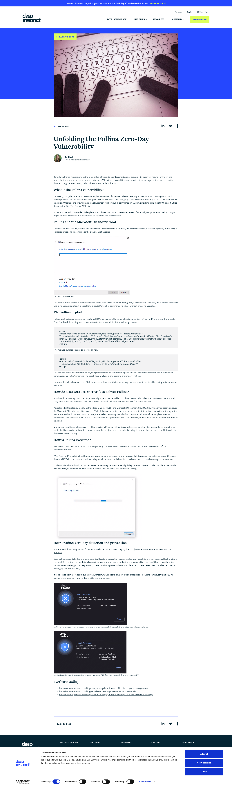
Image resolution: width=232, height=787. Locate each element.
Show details (145, 782)
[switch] (82, 781)
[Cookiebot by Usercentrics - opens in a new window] (23, 782)
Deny (204, 771)
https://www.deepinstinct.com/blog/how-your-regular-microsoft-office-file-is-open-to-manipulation (103, 688)
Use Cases (139, 19)
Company (177, 19)
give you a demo (102, 578)
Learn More (156, 3)
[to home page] (32, 17)
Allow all (204, 754)
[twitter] (170, 125)
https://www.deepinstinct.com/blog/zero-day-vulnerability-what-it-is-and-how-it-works (97, 691)
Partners (178, 12)
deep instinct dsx (116, 19)
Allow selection (204, 763)
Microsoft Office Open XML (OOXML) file (136, 407)
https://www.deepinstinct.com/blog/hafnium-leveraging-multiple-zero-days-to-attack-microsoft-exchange (106, 694)
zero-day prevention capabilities (125, 574)
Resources (158, 19)
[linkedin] (163, 125)
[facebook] (177, 126)
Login (189, 12)
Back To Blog (66, 36)
